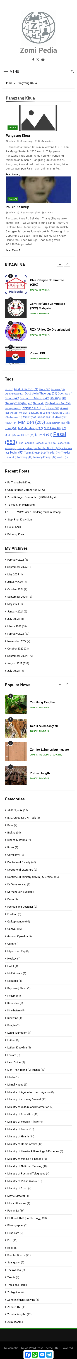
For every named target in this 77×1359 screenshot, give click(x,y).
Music (10, 435)
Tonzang (24, 457)
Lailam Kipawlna (17, 1047)
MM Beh (31, 422)
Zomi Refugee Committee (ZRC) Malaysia (32, 497)
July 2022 (13, 670)
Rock (10, 1247)
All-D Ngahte (14, 810)
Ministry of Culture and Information (28, 1107)
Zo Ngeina (13, 1292)
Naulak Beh (25, 435)
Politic (41, 443)
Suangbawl (13, 1262)
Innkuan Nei (34, 408)
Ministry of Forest (18, 1129)
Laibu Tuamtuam (17, 1032)
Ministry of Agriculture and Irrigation (28, 1092)
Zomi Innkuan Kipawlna (21, 1299)
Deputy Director (14, 394)
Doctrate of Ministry (34, 398)
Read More (12, 174)
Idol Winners (14, 973)
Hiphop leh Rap (16, 951)
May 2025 (13, 574)
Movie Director (16, 1196)
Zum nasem (14, 1322)
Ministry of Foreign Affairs (23, 1121)
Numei (43, 435)
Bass (10, 825)
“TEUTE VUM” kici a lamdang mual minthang (34, 512)
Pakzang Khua (15, 534)
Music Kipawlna (16, 1203)
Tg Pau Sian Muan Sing (21, 504)
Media (11, 1077)
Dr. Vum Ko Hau (16, 884)
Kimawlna (13, 1003)
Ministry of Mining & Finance (24, 1159)
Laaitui (35, 412)
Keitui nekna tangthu (44, 726)
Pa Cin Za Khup (17, 207)
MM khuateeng (30, 428)
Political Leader (58, 443)
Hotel (10, 966)
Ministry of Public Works (22, 1181)
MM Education (55, 422)
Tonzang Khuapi (44, 457)
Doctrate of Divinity (18, 862)
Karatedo (12, 980)
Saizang (11, 448)
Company (13, 854)
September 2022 (17, 656)
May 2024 (13, 604)
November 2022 (16, 641)
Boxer (10, 847)
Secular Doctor (49, 448)
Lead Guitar (14, 1062)
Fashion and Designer (20, 906)
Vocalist (62, 457)
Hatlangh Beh (13, 408)
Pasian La (13, 1210)
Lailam (11, 1040)
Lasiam (11, 1055)
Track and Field (16, 1285)
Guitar (11, 943)
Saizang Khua (27, 448)
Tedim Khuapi (35, 452)
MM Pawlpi (55, 428)
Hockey (11, 958)
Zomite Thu (36, 754)
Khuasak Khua (18, 413)
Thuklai (53, 452)
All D (9, 389)
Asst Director (26, 389)
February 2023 (15, 633)
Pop (9, 1240)
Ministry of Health (18, 1136)
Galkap (58, 398)
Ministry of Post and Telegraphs (26, 1173)
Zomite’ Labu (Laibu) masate (49, 749)
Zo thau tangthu (40, 773)
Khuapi (53, 408)
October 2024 (15, 589)
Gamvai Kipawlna (39, 290)
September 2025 (17, 567)
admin (12, 141)
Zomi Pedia (38, 50)
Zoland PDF (38, 353)
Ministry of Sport (17, 1188)
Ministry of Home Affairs (22, 1144)
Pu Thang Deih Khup (19, 482)
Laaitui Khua (52, 412)
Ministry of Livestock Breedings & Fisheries (33, 1151)
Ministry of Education (38, 417)
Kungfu (11, 1025)
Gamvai (41, 403)
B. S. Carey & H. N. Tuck (21, 817)
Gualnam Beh (60, 403)
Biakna (44, 389)
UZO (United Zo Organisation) (50, 329)
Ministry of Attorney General (24, 1099)
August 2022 (14, 663)
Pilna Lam (26, 443)
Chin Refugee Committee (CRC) (26, 489)
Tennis (11, 1277)
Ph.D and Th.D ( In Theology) (24, 1218)
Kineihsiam (14, 1010)
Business (58, 389)
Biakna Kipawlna (17, 840)
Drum (10, 899)
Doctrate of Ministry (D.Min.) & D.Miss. (30, 877)
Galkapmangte (18, 403)
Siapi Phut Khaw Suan (20, 519)
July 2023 (13, 619)
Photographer (15, 1225)
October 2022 (15, 648)
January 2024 (15, 611)
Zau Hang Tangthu (42, 702)
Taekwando (14, 1270)
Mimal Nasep (15, 1084)
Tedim (16, 452)
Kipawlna (12, 1018)
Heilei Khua (14, 527)
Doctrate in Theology (41, 393)
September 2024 (17, 596)
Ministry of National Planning (24, 1166)
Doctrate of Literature (20, 869)
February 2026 (15, 559)
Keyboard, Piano (17, 988)
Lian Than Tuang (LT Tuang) (23, 1069)
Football (12, 914)
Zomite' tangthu (39, 707)
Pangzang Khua (18, 136)
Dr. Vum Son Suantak (20, 891)
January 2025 (15, 581)
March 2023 (14, 626)
